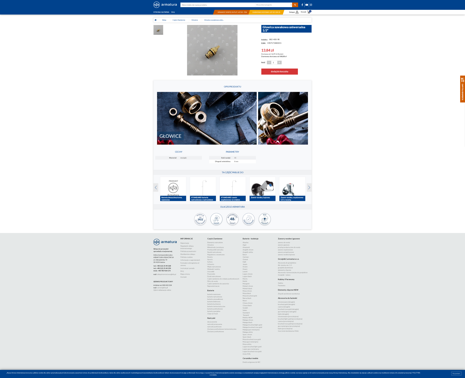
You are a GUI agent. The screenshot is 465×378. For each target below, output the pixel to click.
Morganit (246, 284)
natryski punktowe (214, 327)
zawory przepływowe (286, 252)
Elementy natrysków (215, 242)
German (246, 257)
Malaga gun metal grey (251, 330)
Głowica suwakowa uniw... (214, 20)
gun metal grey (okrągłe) (287, 312)
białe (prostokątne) (285, 328)
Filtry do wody (212, 281)
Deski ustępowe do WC (251, 362)
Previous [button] (154, 187)
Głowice (195, 20)
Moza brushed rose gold (252, 339)
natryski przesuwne (214, 324)
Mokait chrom (248, 286)
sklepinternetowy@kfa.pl (166, 274)
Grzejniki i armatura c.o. (288, 259)
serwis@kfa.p (162, 288)
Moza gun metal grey (250, 342)
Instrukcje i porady (187, 268)
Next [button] (308, 187)
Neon (245, 301)
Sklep (164, 20)
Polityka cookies (186, 257)
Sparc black (247, 337)
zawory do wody (284, 242)
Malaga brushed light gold (252, 325)
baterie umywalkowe (215, 299)
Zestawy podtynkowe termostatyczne (221, 329)
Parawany (281, 285)
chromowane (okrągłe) (286, 302)
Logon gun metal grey (251, 349)
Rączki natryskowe (214, 252)
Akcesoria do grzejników (287, 263)
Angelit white (248, 252)
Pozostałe (211, 274)
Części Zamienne (179, 20)
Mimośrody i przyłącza (215, 247)
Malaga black (247, 322)
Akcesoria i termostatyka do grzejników (293, 272)
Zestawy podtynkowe (215, 331)
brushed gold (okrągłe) (286, 304)
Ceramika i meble (250, 358)
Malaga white (248, 332)
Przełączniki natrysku (215, 250)
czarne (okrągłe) (284, 307)
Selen (245, 310)
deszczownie (212, 322)
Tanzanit (246, 315)
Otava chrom (247, 303)
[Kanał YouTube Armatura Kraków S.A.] (306, 4)
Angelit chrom (248, 250)
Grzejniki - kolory (284, 275)
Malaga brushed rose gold (252, 327)
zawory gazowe (283, 245)
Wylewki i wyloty (213, 269)
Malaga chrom (248, 320)
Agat (244, 245)
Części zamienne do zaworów (218, 284)
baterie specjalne (213, 311)
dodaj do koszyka (279, 71)
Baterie (210, 290)
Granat (245, 259)
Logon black (247, 276)
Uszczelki (210, 271)
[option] (212, 50)
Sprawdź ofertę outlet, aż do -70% (232, 12)
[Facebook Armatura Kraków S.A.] (302, 4)
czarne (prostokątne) (286, 321)
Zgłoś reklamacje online (162, 290)
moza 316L (247, 354)
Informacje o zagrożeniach (190, 260)
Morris (245, 279)
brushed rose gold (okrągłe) (288, 309)
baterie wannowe (214, 294)
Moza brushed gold (250, 296)
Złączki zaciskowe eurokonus (289, 294)
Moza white (247, 344)
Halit (244, 262)
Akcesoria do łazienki (287, 298)
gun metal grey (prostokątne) (289, 326)
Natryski (211, 318)
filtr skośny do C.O (285, 265)
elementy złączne (284, 270)
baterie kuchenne (214, 304)
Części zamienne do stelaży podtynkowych (223, 279)
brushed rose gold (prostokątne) (290, 324)
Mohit (245, 281)
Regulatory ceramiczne (216, 254)
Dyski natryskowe (214, 276)
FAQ (173, 12)
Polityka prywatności (188, 251)
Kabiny (280, 283)
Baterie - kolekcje (250, 238)
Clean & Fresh (212, 314)
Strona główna (161, 12)
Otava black (247, 305)
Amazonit (246, 247)
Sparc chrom (247, 334)
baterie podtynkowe (215, 309)
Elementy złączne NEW (288, 290)
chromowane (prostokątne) (288, 316)
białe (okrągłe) (283, 314)
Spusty (210, 259)
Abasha (245, 242)
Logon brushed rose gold (252, 351)
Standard (246, 313)
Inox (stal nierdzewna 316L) (288, 331)
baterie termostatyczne (216, 306)
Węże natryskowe (214, 267)
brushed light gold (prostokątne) (290, 319)
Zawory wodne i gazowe (289, 238)
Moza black (247, 293)
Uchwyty (210, 264)
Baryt (245, 254)
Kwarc (245, 269)
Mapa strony (185, 274)
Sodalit (245, 308)
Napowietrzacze (213, 286)
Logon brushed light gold (252, 347)
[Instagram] (311, 4)
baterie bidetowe (213, 301)
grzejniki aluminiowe (285, 268)
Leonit (245, 271)
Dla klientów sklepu (187, 254)
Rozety (210, 257)
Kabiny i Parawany (286, 279)
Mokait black (247, 288)
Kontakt (183, 277)
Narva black (247, 298)
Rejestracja (184, 243)
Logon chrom (247, 274)
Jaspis (245, 264)
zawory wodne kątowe (286, 254)
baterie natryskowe (214, 297)
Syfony (210, 262)
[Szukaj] (295, 5)
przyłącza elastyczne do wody (289, 247)
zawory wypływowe (285, 250)
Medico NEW (247, 317)
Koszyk (306, 12)
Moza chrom (247, 291)
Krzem (245, 267)
